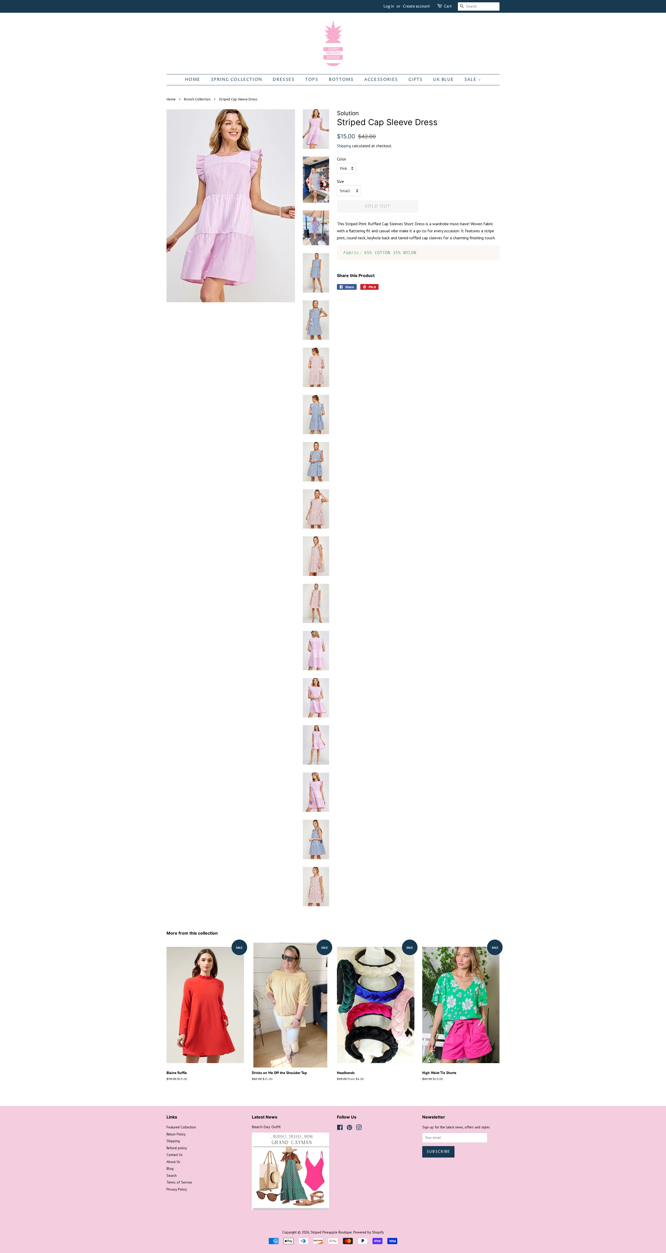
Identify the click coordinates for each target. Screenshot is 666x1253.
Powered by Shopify (368, 1232)
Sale (471, 79)
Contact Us (174, 1154)
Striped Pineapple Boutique (331, 1232)
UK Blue (443, 79)
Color (341, 159)
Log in (388, 6)
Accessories (381, 79)
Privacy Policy (176, 1189)
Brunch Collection (197, 99)
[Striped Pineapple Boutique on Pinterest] (349, 1128)
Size (340, 181)
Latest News (264, 1117)
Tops (311, 79)
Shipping (344, 145)
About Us (173, 1161)
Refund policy (176, 1148)
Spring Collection (236, 79)
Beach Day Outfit (266, 1127)
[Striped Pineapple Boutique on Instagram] (359, 1128)
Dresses (283, 79)
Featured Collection (181, 1127)
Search (171, 1175)
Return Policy (175, 1134)
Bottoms (341, 79)
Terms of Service (179, 1182)
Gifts (415, 79)
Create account (416, 6)
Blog (170, 1168)
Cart (448, 6)
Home (192, 79)
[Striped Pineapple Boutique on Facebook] (340, 1128)
